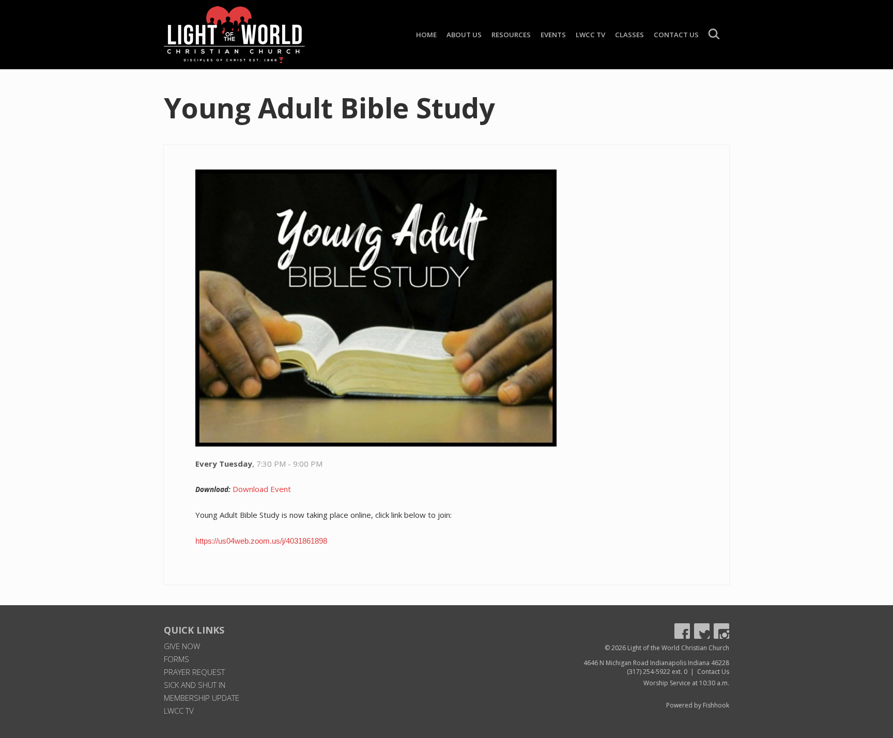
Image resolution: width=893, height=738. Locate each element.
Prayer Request (194, 672)
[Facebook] (682, 631)
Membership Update (201, 698)
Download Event (262, 489)
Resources (511, 34)
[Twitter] (702, 631)
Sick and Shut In (194, 685)
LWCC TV (590, 34)
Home (426, 34)
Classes (629, 34)
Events (553, 34)
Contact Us (676, 34)
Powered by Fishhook (697, 705)
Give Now (182, 646)
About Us (464, 34)
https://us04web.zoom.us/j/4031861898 (261, 540)
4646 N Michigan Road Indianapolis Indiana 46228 (656, 662)
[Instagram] (721, 631)
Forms (176, 659)
